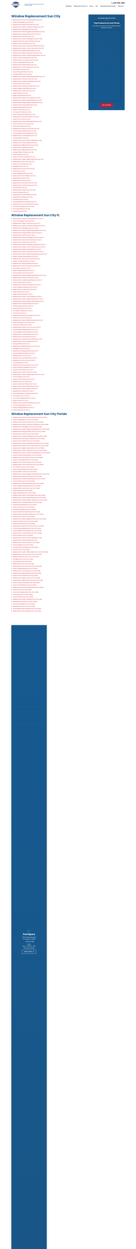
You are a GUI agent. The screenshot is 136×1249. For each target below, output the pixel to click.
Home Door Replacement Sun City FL (24, 398)
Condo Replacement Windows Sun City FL (25, 332)
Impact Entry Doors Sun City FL (22, 318)
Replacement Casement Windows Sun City (26, 86)
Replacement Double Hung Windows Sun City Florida (29, 479)
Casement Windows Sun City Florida (24, 524)
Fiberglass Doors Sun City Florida (23, 559)
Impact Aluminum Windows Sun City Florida (26, 583)
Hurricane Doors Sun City (20, 199)
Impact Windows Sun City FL (21, 410)
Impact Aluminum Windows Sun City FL (25, 367)
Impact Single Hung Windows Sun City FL (25, 287)
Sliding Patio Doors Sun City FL (22, 355)
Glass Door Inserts (79, 6)
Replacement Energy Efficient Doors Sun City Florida (29, 431)
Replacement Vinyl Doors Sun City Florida (25, 434)
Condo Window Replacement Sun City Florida (27, 528)
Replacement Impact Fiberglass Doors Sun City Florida (30, 436)
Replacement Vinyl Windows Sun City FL (25, 358)
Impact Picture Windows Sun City (23, 147)
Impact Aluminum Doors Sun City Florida (25, 521)
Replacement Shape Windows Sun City (25, 65)
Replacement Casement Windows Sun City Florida (28, 483)
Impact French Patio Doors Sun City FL (25, 242)
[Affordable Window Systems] (15, 5)
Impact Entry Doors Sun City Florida (24, 516)
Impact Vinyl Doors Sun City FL (22, 308)
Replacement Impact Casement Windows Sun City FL (29, 244)
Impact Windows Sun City (21, 192)
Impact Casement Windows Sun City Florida (26, 512)
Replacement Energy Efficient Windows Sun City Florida (30, 500)
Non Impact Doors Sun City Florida (23, 467)
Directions (28, 951)
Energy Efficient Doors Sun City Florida (24, 472)
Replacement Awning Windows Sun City (25, 105)
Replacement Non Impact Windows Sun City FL (27, 240)
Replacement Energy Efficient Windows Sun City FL (28, 301)
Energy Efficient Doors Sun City (22, 74)
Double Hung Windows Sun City (22, 107)
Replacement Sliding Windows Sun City (25, 150)
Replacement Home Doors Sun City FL (24, 337)
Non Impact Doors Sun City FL (22, 268)
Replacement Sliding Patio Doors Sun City (25, 145)
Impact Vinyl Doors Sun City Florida (23, 507)
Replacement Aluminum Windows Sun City (26, 117)
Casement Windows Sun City (22, 126)
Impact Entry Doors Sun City (21, 119)
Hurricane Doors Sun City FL (21, 396)
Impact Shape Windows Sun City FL (23, 270)
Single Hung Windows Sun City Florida (24, 493)
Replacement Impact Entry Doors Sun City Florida (28, 526)
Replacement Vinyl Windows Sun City (24, 176)
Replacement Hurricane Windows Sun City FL (26, 403)
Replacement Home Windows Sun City (25, 195)
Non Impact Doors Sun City (21, 69)
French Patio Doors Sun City (21, 84)
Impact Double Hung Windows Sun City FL (25, 256)
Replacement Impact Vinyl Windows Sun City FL (27, 296)
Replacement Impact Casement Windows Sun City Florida (31, 443)
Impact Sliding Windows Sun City (23, 173)
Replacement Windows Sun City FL (23, 391)
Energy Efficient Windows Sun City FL (24, 353)
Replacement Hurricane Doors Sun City (25, 183)
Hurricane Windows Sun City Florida (24, 604)
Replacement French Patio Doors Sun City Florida (28, 464)
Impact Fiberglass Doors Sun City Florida (25, 420)
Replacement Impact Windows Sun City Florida (27, 599)
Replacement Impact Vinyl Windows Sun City (27, 98)
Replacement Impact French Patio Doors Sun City (28, 48)
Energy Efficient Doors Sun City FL (23, 273)
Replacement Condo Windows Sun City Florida (27, 533)
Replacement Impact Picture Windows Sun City (27, 140)
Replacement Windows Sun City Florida (25, 601)
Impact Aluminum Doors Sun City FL (24, 322)
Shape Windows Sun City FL (21, 292)
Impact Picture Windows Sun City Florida (25, 575)
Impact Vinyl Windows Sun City (22, 164)
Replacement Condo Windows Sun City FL (25, 334)
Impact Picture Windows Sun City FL (24, 379)
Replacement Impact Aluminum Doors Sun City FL (28, 252)
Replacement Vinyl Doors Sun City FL (24, 235)
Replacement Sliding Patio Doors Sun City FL (26, 346)
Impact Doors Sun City (20, 211)
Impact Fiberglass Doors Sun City (23, 22)
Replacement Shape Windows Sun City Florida (27, 462)
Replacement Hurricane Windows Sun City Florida (28, 587)
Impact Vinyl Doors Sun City (21, 110)
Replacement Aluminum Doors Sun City (25, 79)
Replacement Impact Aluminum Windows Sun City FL (29, 226)
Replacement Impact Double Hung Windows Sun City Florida (31, 453)
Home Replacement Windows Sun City (25, 202)
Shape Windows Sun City (20, 93)
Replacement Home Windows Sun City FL (25, 389)
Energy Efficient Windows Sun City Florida (25, 547)
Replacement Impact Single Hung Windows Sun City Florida (31, 429)
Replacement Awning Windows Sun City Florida (27, 502)
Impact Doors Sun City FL (20, 400)
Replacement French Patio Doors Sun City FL (26, 266)
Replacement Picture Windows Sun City (25, 143)
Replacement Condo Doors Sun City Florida (26, 488)
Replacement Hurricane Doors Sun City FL (26, 365)
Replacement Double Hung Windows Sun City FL (27, 280)
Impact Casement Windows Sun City (24, 114)
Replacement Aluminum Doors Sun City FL (26, 278)
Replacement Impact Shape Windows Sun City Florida (29, 498)
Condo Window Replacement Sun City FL (25, 330)
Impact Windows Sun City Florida (23, 597)
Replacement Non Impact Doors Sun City (25, 60)
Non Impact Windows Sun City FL (23, 311)
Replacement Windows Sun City (23, 197)
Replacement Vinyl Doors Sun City (23, 36)
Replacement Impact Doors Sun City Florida (26, 578)
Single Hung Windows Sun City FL (23, 294)
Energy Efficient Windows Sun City (23, 152)
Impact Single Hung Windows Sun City (24, 88)
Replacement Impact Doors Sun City (24, 190)
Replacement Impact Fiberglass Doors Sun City (27, 39)
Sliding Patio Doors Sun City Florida (23, 564)
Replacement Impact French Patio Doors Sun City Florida (30, 446)
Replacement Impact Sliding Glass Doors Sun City (28, 159)
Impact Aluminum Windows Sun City (24, 157)
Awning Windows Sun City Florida (23, 545)
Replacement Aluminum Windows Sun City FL (27, 315)
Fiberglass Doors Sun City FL (21, 348)
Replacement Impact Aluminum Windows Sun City (28, 27)
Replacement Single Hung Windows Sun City (26, 50)
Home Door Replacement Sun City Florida (26, 592)
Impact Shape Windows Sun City (23, 72)
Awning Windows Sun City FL (21, 344)
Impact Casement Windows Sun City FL (25, 384)
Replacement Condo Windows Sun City (25, 136)
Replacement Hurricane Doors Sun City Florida (27, 554)
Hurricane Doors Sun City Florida (23, 594)
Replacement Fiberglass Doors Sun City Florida (27, 427)
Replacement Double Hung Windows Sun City (27, 81)
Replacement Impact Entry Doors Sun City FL (27, 327)
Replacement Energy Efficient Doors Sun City (27, 34)
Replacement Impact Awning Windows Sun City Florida (30, 417)
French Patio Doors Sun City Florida (24, 481)
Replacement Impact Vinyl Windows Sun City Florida (29, 495)
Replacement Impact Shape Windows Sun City (27, 100)
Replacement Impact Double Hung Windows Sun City (29, 55)
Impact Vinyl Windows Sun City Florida (24, 585)
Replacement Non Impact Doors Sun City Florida (28, 457)
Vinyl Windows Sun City (20, 187)
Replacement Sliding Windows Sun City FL (25, 351)
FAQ (96, 6)
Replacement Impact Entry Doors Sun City (26, 128)
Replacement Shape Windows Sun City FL (25, 263)
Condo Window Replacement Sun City (24, 131)
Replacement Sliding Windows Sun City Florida (27, 573)
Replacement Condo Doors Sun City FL (25, 289)
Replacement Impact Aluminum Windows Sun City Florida (30, 424)
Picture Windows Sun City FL (21, 377)
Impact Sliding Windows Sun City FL (23, 407)
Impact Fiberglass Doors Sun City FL (24, 221)
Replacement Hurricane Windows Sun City (26, 204)
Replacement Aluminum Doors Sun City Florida (27, 476)
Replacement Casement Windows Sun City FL (27, 285)
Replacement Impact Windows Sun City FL (26, 386)
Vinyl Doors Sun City (19, 171)
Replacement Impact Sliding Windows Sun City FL (28, 320)
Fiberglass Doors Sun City (20, 166)
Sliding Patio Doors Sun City (21, 178)
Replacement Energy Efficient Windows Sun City (27, 102)
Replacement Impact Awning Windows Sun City (27, 20)
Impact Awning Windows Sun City (23, 62)
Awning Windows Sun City (20, 138)
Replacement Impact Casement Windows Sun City (28, 46)
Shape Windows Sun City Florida (22, 490)
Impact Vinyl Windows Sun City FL (23, 370)
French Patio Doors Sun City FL (22, 282)
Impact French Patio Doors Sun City (24, 43)
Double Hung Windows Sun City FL (23, 306)
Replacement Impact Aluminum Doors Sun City (27, 53)
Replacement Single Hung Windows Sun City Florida (28, 448)
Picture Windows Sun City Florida (23, 535)
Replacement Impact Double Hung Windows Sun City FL (30, 254)
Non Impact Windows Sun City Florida (24, 509)
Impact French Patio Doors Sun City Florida (26, 441)
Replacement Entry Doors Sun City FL (24, 360)
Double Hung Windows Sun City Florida (24, 505)
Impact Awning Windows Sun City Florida (25, 460)
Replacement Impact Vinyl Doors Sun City (26, 25)
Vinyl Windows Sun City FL (20, 363)
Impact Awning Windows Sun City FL (24, 261)
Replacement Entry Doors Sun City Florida (26, 557)
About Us (121, 6)
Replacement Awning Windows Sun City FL (26, 304)
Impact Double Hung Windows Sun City (25, 58)
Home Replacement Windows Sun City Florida (27, 609)
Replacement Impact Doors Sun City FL (25, 372)
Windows (69, 6)
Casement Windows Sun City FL (22, 325)
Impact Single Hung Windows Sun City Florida (26, 486)
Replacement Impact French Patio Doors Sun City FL (29, 247)
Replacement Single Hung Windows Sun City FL (27, 249)
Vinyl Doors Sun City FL (20, 313)
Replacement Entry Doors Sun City (23, 162)
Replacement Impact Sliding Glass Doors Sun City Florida (30, 552)
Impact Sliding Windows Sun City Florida (25, 568)
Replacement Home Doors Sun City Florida (26, 542)
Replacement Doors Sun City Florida (24, 606)
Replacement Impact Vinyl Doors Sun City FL (26, 223)
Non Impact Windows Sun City (22, 112)
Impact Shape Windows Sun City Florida (25, 469)
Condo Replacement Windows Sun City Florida (27, 531)
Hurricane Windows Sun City (21, 209)
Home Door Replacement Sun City (23, 206)
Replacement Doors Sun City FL (22, 381)
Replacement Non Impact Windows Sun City (26, 41)
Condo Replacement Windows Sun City (25, 133)
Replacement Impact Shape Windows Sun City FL (28, 299)
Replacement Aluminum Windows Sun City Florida (28, 514)
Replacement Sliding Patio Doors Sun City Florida (28, 580)
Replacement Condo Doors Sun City (24, 91)
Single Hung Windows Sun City (22, 95)
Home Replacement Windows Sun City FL (25, 393)
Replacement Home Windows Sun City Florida (27, 611)
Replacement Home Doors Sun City (24, 169)
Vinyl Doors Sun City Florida (21, 549)
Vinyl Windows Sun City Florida (22, 561)
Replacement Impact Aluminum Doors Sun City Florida (30, 450)
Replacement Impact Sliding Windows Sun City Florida (29, 519)
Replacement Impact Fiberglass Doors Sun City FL (28, 237)
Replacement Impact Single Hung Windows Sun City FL (29, 230)
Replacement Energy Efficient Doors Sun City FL (27, 233)
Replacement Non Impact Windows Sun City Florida (29, 438)
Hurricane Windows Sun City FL (22, 405)
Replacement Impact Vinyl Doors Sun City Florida (28, 422)
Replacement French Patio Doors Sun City (26, 67)
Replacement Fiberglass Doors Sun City (25, 29)
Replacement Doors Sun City (22, 180)
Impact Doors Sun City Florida (22, 590)
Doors (91, 6)
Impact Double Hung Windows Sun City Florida (27, 455)
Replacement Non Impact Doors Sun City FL (26, 259)
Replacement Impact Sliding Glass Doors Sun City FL (29, 374)
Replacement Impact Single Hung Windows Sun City (29, 32)
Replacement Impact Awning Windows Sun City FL (28, 219)
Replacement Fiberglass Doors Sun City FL (26, 228)
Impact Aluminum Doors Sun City (23, 124)
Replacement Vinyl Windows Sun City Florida (26, 571)
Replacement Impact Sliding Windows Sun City (27, 121)
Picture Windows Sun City (20, 154)
